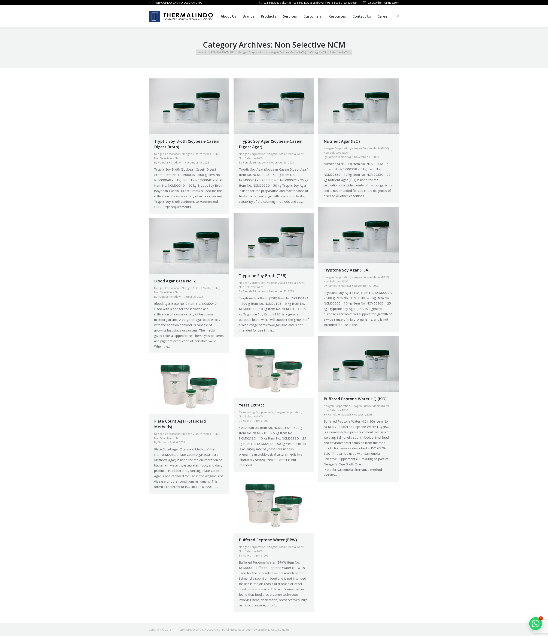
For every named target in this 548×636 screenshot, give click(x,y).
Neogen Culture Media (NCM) (200, 154)
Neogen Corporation (167, 154)
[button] (535, 623)
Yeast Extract (251, 405)
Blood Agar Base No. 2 (175, 281)
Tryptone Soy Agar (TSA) (346, 270)
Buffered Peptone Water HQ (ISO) (355, 398)
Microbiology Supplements (256, 412)
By (167, 162)
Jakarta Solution (278, 630)
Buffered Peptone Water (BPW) (268, 539)
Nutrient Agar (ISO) (342, 141)
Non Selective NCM (166, 158)
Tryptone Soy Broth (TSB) (262, 275)
